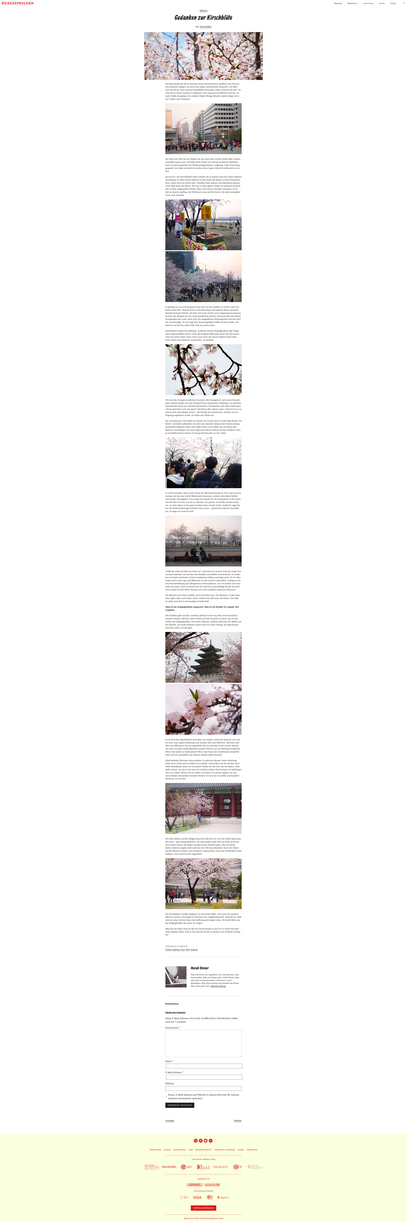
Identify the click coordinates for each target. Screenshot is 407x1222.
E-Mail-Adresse (174, 1072)
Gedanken (176, 949)
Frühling (168, 949)
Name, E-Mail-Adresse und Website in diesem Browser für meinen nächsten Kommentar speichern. (203, 1097)
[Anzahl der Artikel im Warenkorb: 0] (404, 3)
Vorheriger (169, 1120)
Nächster (238, 1120)
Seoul (183, 949)
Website (169, 1083)
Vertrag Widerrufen (203, 1208)
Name (169, 1061)
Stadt (188, 949)
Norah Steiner (206, 26)
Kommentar (172, 1028)
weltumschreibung (218, 986)
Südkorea (203, 10)
